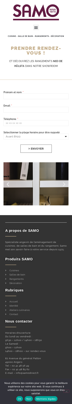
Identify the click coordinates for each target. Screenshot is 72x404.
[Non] (66, 391)
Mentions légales (46, 398)
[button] (36, 27)
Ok (19, 398)
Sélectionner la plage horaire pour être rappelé (31, 132)
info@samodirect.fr (27, 373)
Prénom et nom (12, 92)
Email (7, 105)
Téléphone (10, 119)
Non (28, 398)
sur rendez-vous (36, 351)
